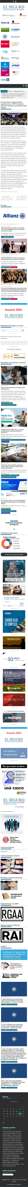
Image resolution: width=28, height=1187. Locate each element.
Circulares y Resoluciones (12, 1004)
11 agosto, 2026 (5, 224)
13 (13, 1111)
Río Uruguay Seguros (5, 513)
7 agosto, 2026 (5, 254)
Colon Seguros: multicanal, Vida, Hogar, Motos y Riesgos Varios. (7, 198)
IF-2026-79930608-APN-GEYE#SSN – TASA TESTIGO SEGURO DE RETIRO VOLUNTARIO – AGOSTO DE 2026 (12, 1138)
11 (7, 1111)
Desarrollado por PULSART (14, 1184)
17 (4, 1114)
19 (10, 1114)
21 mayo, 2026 (5, 385)
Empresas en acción (6, 191)
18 (7, 1114)
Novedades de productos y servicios (8, 405)
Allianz (2, 236)
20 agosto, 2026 (5, 997)
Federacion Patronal (15, 475)
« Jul (4, 1123)
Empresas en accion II (5, 509)
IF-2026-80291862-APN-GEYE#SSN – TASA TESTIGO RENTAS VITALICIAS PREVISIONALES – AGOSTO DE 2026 (12, 1133)
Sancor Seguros (14, 191)
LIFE (11, 403)
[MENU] (26, 86)
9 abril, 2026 (4, 498)
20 (13, 1114)
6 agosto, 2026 (5, 284)
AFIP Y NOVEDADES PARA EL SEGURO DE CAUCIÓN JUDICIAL (21, 198)
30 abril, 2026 (5, 463)
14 (16, 1111)
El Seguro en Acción (16, 111)
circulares (3, 1004)
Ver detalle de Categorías (14, 349)
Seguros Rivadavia (5, 441)
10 (4, 1111)
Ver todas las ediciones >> (7, 811)
